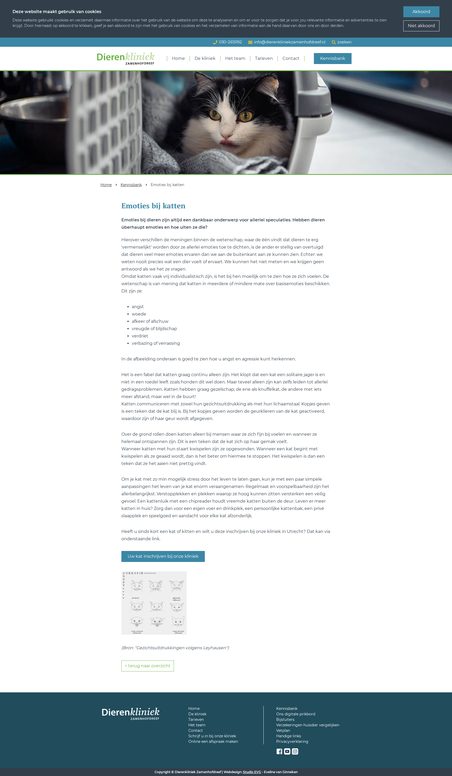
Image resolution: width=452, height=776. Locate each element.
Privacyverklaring (292, 741)
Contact (291, 58)
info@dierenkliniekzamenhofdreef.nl (289, 41)
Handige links (288, 736)
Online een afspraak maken (213, 741)
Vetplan (283, 730)
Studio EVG (252, 772)
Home (178, 58)
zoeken (344, 41)
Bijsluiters (285, 719)
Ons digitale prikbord (295, 714)
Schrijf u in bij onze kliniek (212, 736)
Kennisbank (332, 58)
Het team (235, 58)
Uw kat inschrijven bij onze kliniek (163, 556)
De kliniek (205, 58)
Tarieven (264, 58)
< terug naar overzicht (148, 665)
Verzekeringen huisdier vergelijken (307, 725)
